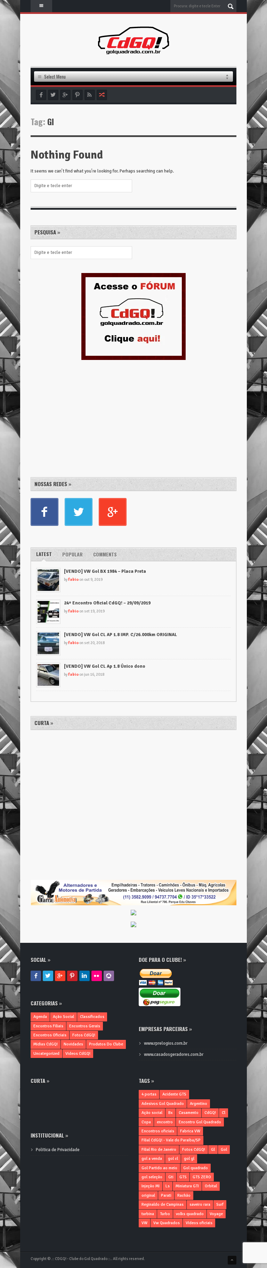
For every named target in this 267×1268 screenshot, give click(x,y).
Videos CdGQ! (77, 1053)
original (148, 1195)
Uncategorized (46, 1053)
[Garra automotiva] (134, 883)
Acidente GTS (174, 1094)
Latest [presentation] (44, 553)
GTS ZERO (202, 1177)
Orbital (211, 1186)
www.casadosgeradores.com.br (173, 1054)
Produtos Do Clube (106, 1044)
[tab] (44, 554)
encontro (165, 1122)
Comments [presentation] (105, 554)
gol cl (173, 1158)
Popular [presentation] (72, 554)
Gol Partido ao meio (159, 1168)
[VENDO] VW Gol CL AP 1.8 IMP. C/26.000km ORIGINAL (120, 634)
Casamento (189, 1112)
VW (144, 1223)
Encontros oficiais (157, 1131)
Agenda (40, 1016)
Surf (220, 1204)
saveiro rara (199, 1204)
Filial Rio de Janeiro (158, 1149)
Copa (146, 1122)
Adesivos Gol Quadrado (162, 1103)
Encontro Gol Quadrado (200, 1122)
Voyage (216, 1214)
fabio (73, 579)
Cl (223, 1112)
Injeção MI (150, 1186)
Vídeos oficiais (199, 1223)
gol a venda (151, 1158)
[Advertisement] (83, 417)
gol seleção (151, 1177)
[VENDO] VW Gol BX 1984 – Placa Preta (105, 571)
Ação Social (63, 1016)
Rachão (184, 1195)
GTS (183, 1177)
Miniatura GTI (187, 1186)
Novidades (73, 1044)
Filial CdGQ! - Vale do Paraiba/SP (171, 1140)
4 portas (148, 1094)
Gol (224, 1149)
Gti (170, 1177)
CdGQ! (210, 1112)
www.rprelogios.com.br (165, 1043)
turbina (147, 1214)
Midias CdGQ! (45, 1044)
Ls (167, 1186)
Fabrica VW (190, 1131)
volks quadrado (190, 1214)
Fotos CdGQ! (83, 1035)
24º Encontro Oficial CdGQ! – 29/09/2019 (107, 603)
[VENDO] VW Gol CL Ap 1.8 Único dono (104, 666)
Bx (170, 1112)
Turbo (165, 1214)
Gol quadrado (195, 1168)
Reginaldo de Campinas (162, 1204)
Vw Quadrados (166, 1223)
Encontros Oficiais (49, 1035)
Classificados (92, 1016)
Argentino (198, 1103)
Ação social (151, 1112)
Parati (166, 1195)
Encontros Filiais (48, 1026)
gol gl (189, 1158)
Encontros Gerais (84, 1026)
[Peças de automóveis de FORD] (133, 913)
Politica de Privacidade (58, 1150)
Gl (213, 1149)
